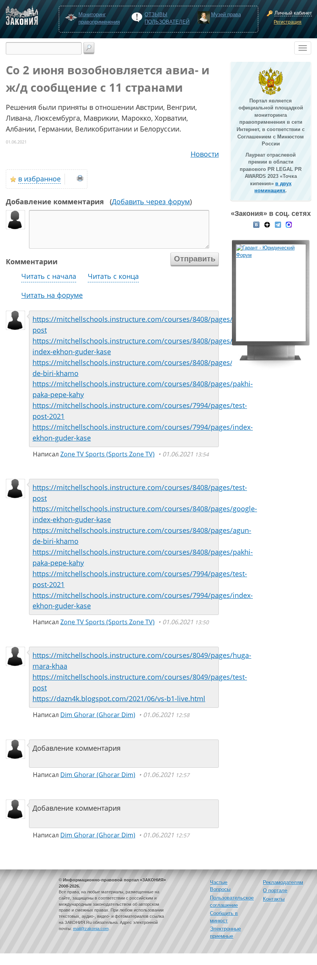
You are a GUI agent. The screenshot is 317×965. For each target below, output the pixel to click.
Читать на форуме (52, 295)
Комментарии (32, 261)
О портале (275, 890)
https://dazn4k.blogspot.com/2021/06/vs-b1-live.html (118, 698)
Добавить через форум (151, 201)
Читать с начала (48, 276)
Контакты (274, 899)
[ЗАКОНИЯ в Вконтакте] (256, 224)
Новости (205, 154)
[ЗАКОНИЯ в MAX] (289, 224)
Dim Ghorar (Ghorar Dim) (97, 715)
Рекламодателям (283, 882)
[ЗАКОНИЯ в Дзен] (267, 224)
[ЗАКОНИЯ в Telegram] (278, 224)
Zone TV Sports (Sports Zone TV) (107, 454)
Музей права (226, 14)
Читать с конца (113, 276)
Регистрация (288, 22)
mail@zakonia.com (91, 928)
